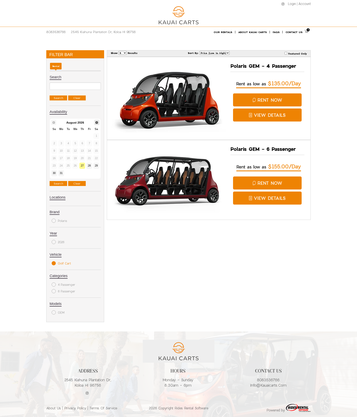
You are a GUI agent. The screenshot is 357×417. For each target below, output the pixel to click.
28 (89, 165)
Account (305, 4)
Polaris (62, 221)
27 (82, 165)
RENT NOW (269, 100)
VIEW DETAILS (270, 115)
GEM (61, 312)
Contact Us (294, 32)
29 (96, 165)
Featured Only (297, 53)
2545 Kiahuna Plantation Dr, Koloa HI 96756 (103, 32)
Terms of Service (103, 408)
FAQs (276, 32)
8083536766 (56, 32)
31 (61, 173)
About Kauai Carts (252, 32)
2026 (61, 242)
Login (292, 4)
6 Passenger (66, 291)
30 (54, 173)
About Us (53, 408)
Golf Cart (64, 263)
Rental (55, 66)
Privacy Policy (75, 408)
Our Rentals (223, 32)
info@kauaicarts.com (268, 385)
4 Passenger (66, 284)
